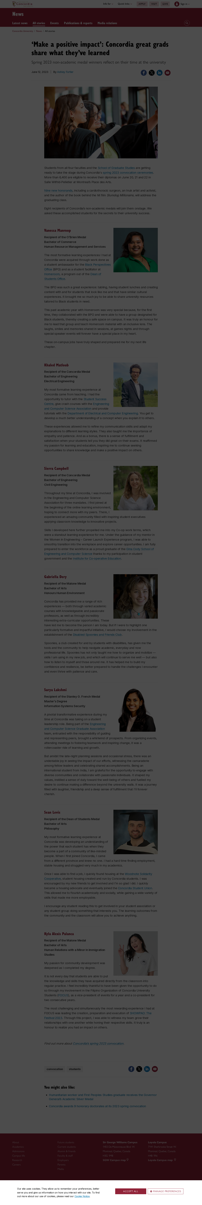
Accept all (130, 1191)
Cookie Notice (82, 1196)
